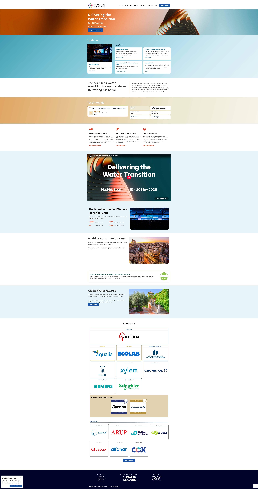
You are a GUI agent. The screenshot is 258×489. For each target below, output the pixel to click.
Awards (156, 5)
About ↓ (121, 5)
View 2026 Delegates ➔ (148, 145)
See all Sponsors (129, 460)
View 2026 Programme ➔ (95, 145)
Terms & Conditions (101, 478)
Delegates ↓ (143, 5)
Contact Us (101, 476)
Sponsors (150, 5)
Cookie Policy (101, 481)
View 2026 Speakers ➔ (121, 145)
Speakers (136, 5)
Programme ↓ (128, 5)
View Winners (93, 304)
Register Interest (165, 5)
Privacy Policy (101, 479)
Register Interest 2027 (95, 30)
